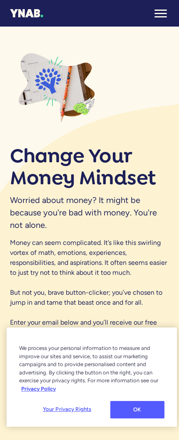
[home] (26, 13)
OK (137, 409)
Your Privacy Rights (67, 409)
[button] (160, 13)
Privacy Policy (38, 389)
